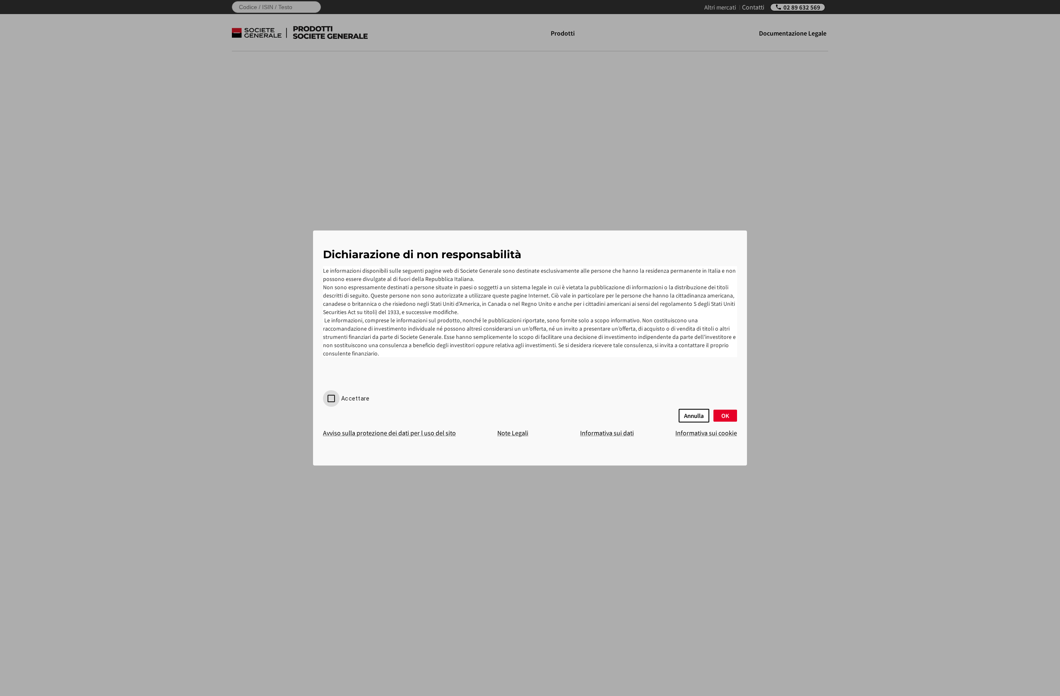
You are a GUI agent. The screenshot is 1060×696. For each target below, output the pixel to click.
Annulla (694, 416)
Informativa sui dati (607, 433)
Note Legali (512, 433)
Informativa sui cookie (706, 433)
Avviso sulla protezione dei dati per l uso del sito (389, 433)
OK (725, 416)
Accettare (355, 398)
